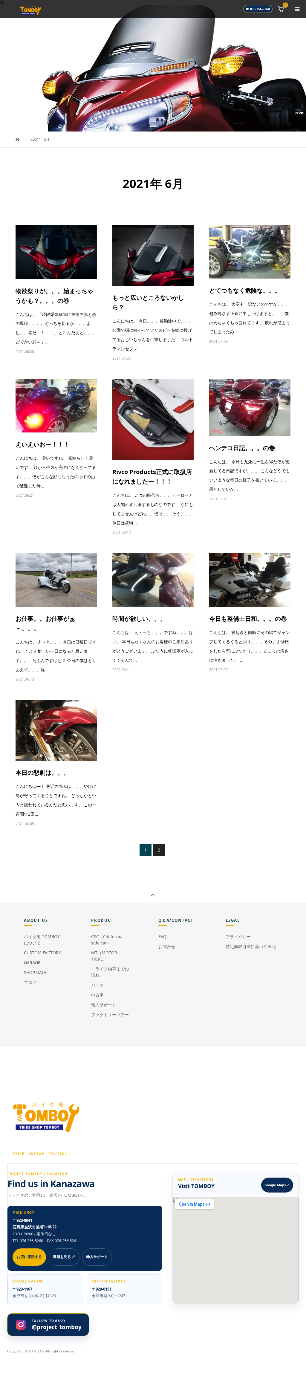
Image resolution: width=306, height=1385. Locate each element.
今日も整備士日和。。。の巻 (248, 618)
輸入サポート (103, 1005)
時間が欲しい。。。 (139, 618)
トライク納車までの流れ (110, 972)
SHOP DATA (35, 972)
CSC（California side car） (107, 940)
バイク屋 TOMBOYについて (42, 940)
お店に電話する (29, 1256)
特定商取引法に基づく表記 (251, 946)
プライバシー (238, 936)
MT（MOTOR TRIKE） (104, 956)
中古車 (97, 995)
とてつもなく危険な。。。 (245, 290)
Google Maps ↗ (277, 1185)
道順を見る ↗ (64, 1256)
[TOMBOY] (47, 1116)
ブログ (30, 982)
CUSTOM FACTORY (42, 953)
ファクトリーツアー (110, 1014)
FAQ (162, 936)
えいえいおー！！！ (42, 444)
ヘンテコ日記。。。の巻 (242, 448)
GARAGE (32, 962)
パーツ (97, 985)
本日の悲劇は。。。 (42, 772)
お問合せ (166, 946)
